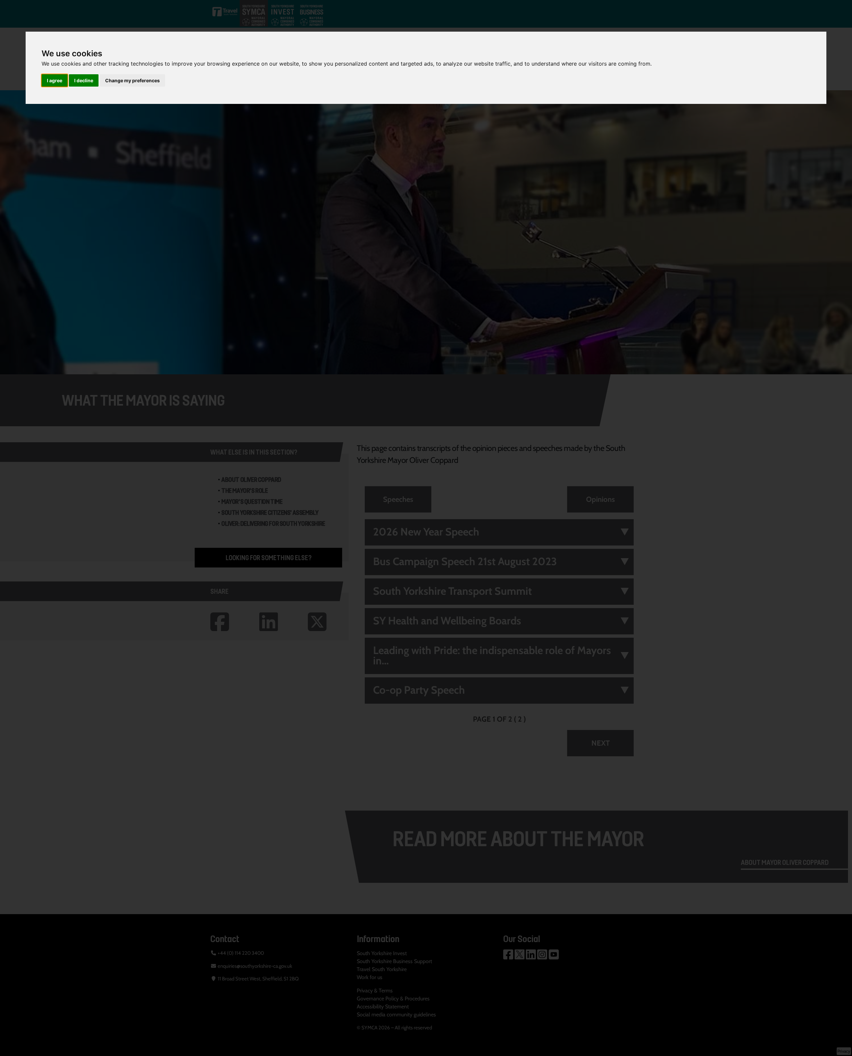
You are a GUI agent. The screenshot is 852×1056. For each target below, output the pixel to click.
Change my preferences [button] (132, 80)
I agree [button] (54, 80)
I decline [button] (83, 80)
